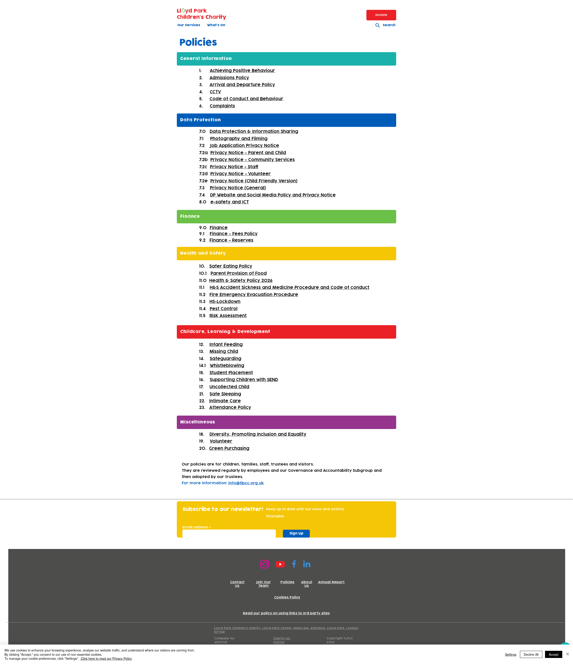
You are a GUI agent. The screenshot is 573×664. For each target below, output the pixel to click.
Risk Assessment (228, 316)
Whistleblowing (227, 366)
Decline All (531, 654)
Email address (195, 527)
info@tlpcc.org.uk (246, 483)
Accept (553, 654)
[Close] (567, 654)
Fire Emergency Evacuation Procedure (254, 295)
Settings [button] (510, 654)
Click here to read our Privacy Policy (106, 658)
